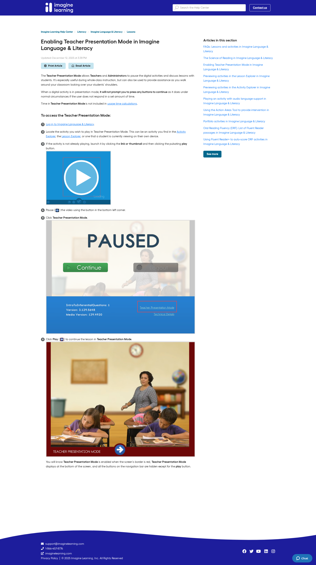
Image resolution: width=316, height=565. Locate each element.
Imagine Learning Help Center (57, 31)
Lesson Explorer (71, 136)
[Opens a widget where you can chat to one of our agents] (302, 558)
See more (212, 153)
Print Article (55, 65)
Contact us (260, 7)
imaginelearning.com (58, 553)
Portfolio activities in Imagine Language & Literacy (234, 121)
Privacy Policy (49, 558)
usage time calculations (122, 103)
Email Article (83, 65)
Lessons (131, 31)
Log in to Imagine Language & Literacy (70, 124)
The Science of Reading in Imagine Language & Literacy (238, 57)
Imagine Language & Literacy (107, 31)
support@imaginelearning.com (64, 543)
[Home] (59, 8)
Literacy (81, 31)
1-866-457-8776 (54, 548)
